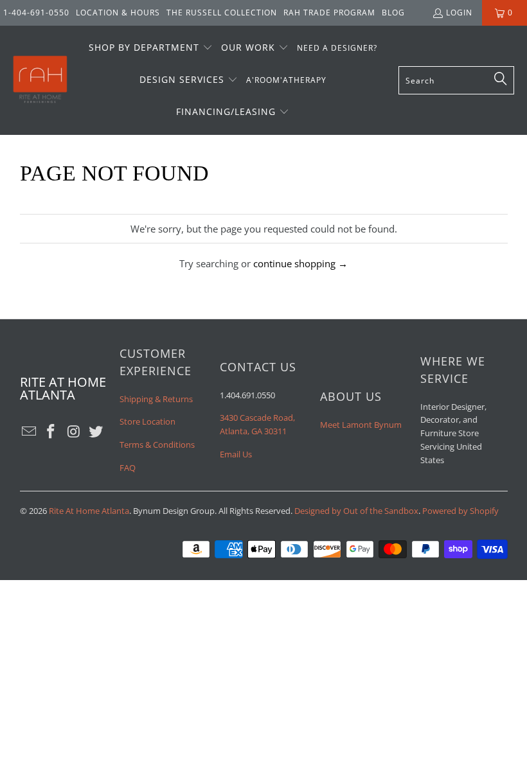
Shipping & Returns (156, 399)
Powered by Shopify (460, 510)
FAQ (128, 467)
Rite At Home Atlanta (89, 510)
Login (459, 12)
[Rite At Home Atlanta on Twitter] (96, 431)
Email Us (236, 454)
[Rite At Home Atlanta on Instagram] (74, 431)
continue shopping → (300, 263)
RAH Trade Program (329, 12)
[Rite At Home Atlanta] (40, 80)
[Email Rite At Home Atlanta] (29, 431)
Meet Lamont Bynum (361, 424)
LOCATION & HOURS (118, 12)
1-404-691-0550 (36, 12)
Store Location (147, 421)
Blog (393, 12)
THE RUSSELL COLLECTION (221, 12)
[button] (151, 48)
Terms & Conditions (157, 444)
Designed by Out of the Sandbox (356, 510)
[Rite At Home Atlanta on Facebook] (51, 431)
